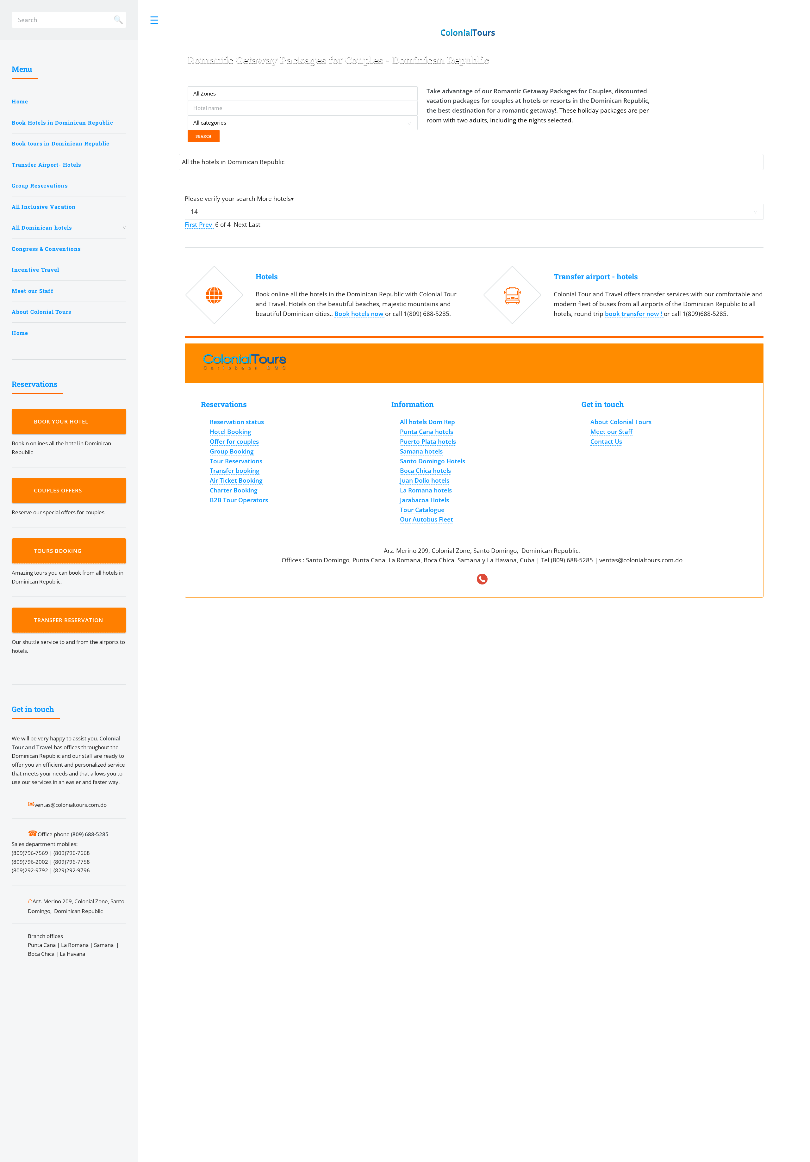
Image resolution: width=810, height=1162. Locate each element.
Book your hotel (62, 421)
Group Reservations (40, 185)
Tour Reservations (236, 461)
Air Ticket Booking (236, 480)
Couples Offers (59, 490)
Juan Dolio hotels (424, 480)
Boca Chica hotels (425, 470)
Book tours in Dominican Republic (60, 143)
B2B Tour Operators (239, 500)
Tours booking (59, 550)
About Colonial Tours (41, 311)
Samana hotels (421, 451)
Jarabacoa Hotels (424, 500)
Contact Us (606, 441)
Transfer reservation (70, 620)
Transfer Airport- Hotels (46, 164)
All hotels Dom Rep (427, 422)
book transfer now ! (634, 314)
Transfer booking (234, 470)
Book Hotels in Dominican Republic (62, 122)
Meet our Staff (32, 290)
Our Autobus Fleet (426, 519)
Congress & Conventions (46, 248)
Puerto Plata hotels (428, 441)
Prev (206, 224)
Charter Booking (234, 490)
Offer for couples (234, 441)
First (192, 224)
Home (20, 101)
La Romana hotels (426, 490)
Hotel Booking (230, 432)
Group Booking (232, 451)
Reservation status (237, 422)
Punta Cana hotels (426, 432)
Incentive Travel (35, 269)
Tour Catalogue (422, 510)
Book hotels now (359, 314)
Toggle (154, 20)
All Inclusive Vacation (44, 206)
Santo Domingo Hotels (432, 461)
